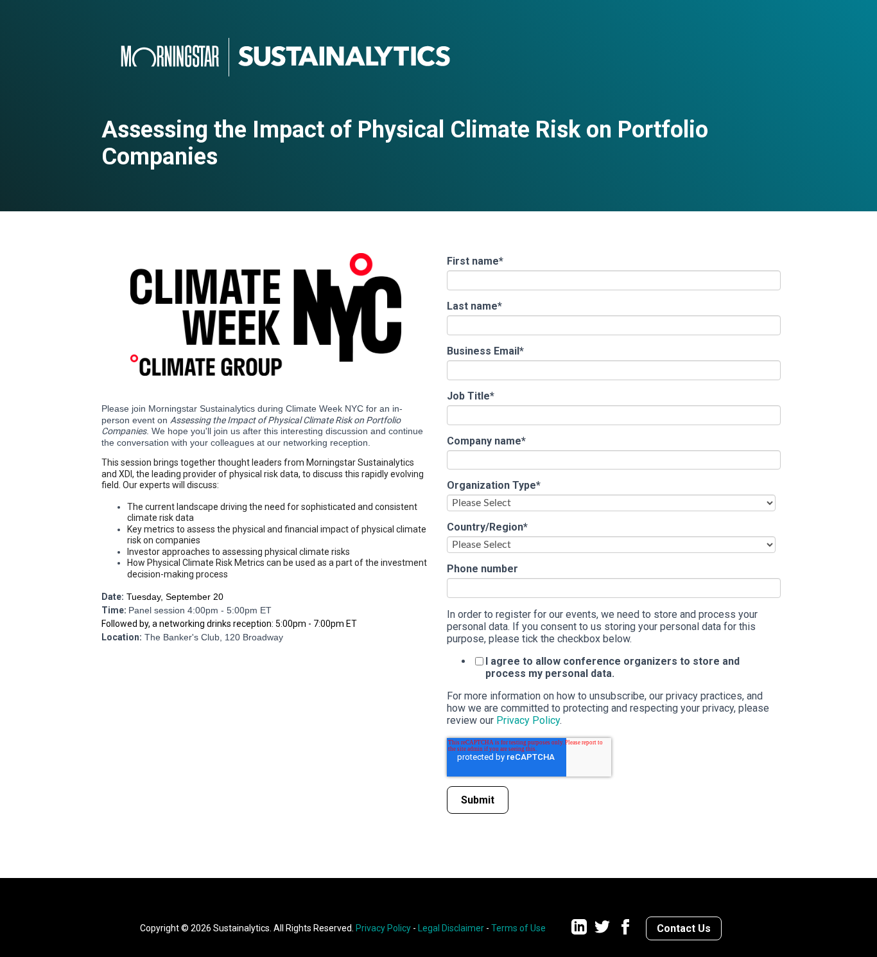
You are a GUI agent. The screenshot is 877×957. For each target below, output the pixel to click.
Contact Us (684, 928)
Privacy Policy (528, 720)
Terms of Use (518, 928)
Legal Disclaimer (451, 928)
